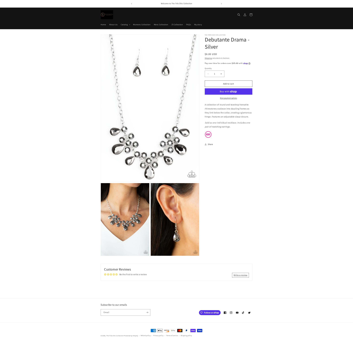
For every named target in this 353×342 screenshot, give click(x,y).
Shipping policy (186, 335)
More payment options (228, 98)
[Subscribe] (147, 312)
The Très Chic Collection (115, 336)
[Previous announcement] (132, 4)
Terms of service (172, 335)
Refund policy (146, 335)
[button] (125, 24)
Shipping (208, 58)
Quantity (208, 68)
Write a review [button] (240, 275)
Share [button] (210, 144)
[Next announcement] (221, 4)
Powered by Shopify (131, 336)
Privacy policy (158, 335)
